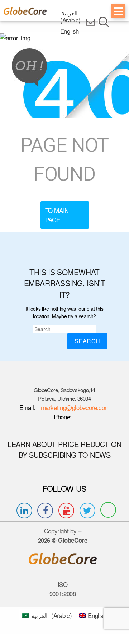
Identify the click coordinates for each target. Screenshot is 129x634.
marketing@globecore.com (75, 407)
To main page (57, 215)
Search (87, 341)
